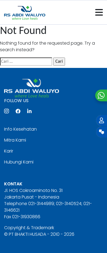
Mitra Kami (15, 140)
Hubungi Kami (18, 162)
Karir (8, 151)
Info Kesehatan (20, 129)
